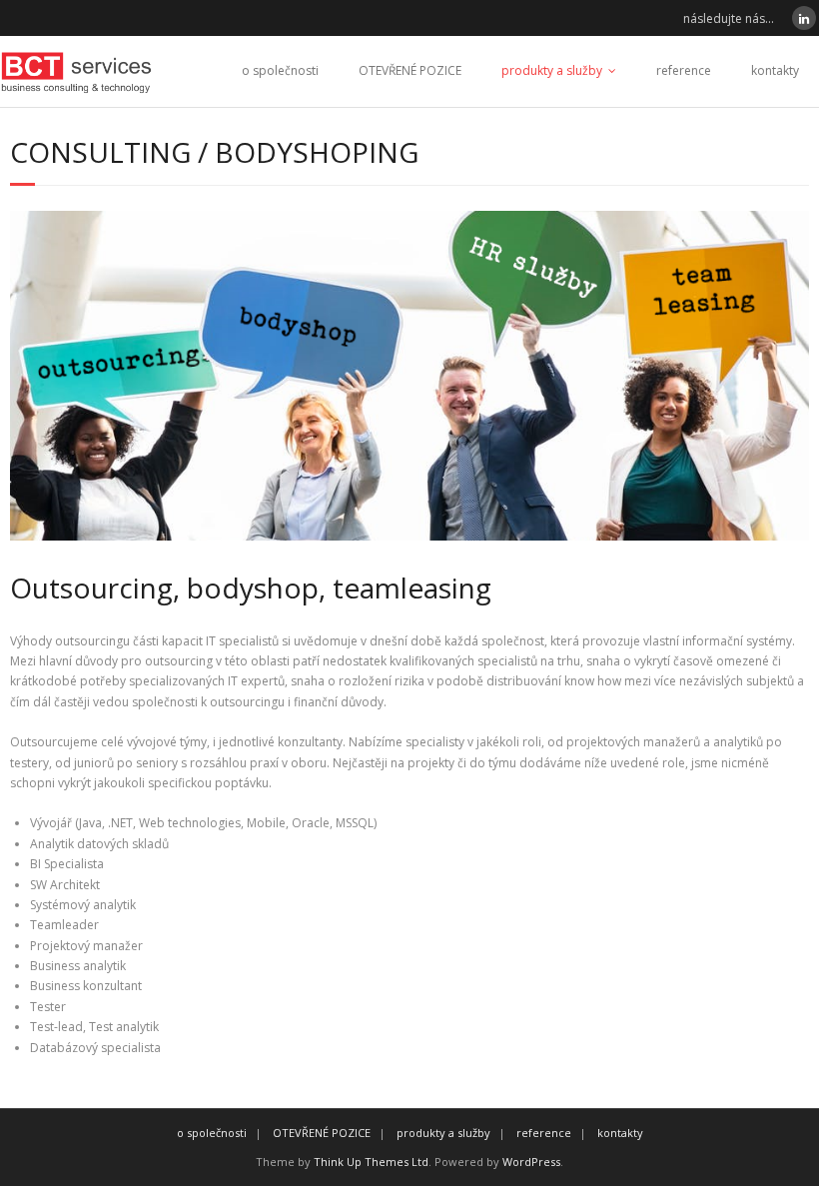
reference (683, 70)
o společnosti (280, 70)
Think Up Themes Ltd (371, 1161)
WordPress (531, 1161)
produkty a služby (551, 70)
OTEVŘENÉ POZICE (410, 70)
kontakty (775, 70)
